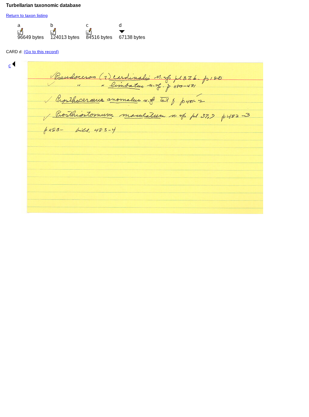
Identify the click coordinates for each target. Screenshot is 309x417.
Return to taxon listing (27, 15)
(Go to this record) (41, 51)
